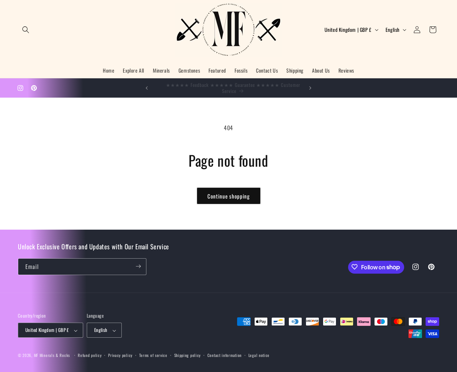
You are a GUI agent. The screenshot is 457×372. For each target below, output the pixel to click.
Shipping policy (187, 355)
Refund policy (89, 355)
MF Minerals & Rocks (52, 355)
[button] (26, 30)
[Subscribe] (138, 266)
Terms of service (153, 355)
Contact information (224, 355)
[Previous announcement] (147, 88)
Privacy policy (120, 355)
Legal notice (259, 355)
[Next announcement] (310, 88)
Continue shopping (228, 196)
